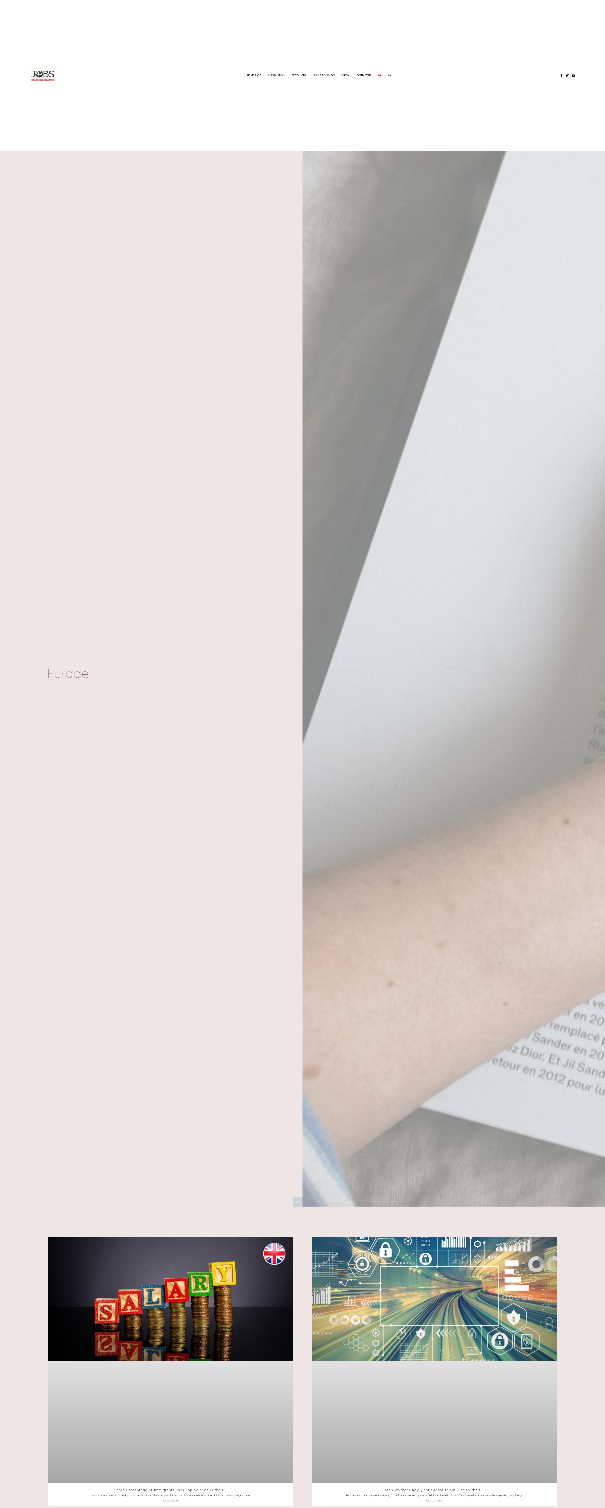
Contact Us (364, 75)
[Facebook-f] (561, 75)
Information (276, 75)
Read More (171, 1500)
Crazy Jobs (299, 75)
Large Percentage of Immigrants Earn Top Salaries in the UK (170, 1490)
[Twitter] (567, 75)
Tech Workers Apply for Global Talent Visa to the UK (434, 1490)
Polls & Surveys (324, 75)
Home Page (254, 75)
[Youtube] (573, 75)
